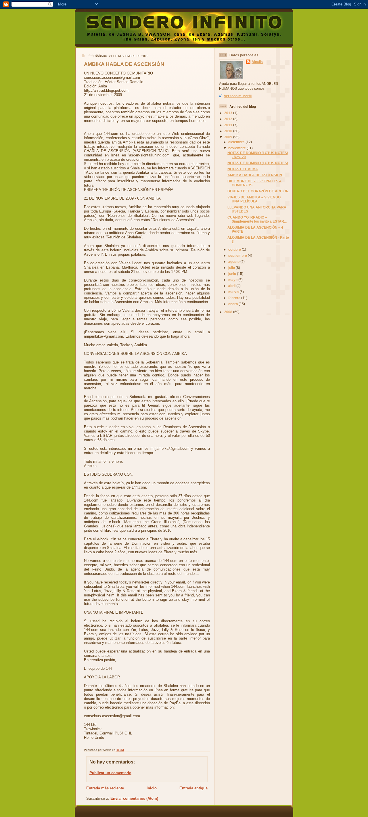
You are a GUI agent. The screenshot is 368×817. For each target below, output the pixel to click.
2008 (228, 312)
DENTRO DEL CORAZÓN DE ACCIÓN (258, 191)
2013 (228, 113)
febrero (234, 298)
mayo (233, 280)
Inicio (152, 788)
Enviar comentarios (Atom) (134, 798)
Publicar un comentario (110, 773)
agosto (234, 261)
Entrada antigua (193, 788)
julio (232, 267)
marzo (233, 292)
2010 (228, 131)
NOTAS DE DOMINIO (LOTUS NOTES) (257, 163)
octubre (235, 249)
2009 (228, 137)
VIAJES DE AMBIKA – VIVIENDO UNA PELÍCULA (254, 199)
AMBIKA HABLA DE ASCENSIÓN (124, 64)
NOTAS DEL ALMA (242, 169)
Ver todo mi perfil (238, 96)
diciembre (237, 142)
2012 (228, 119)
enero (233, 304)
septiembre (238, 255)
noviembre (237, 148)
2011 (228, 125)
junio (232, 273)
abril (232, 286)
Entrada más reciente (105, 788)
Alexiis (257, 62)
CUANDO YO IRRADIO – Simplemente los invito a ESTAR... (257, 219)
